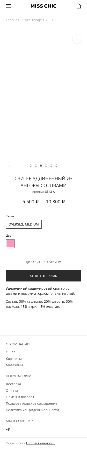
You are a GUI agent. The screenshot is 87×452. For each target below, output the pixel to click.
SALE (53, 20)
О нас (10, 352)
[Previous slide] (9, 165)
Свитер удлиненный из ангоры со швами (43, 182)
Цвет (9, 235)
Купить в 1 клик (43, 275)
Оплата (12, 390)
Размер (11, 216)
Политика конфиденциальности (32, 410)
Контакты (14, 358)
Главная (12, 20)
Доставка (13, 384)
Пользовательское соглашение (31, 403)
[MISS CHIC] (43, 6)
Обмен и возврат (20, 397)
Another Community (40, 443)
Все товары (34, 20)
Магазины (14, 365)
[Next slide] (77, 165)
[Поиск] (17, 5)
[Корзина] (78, 6)
